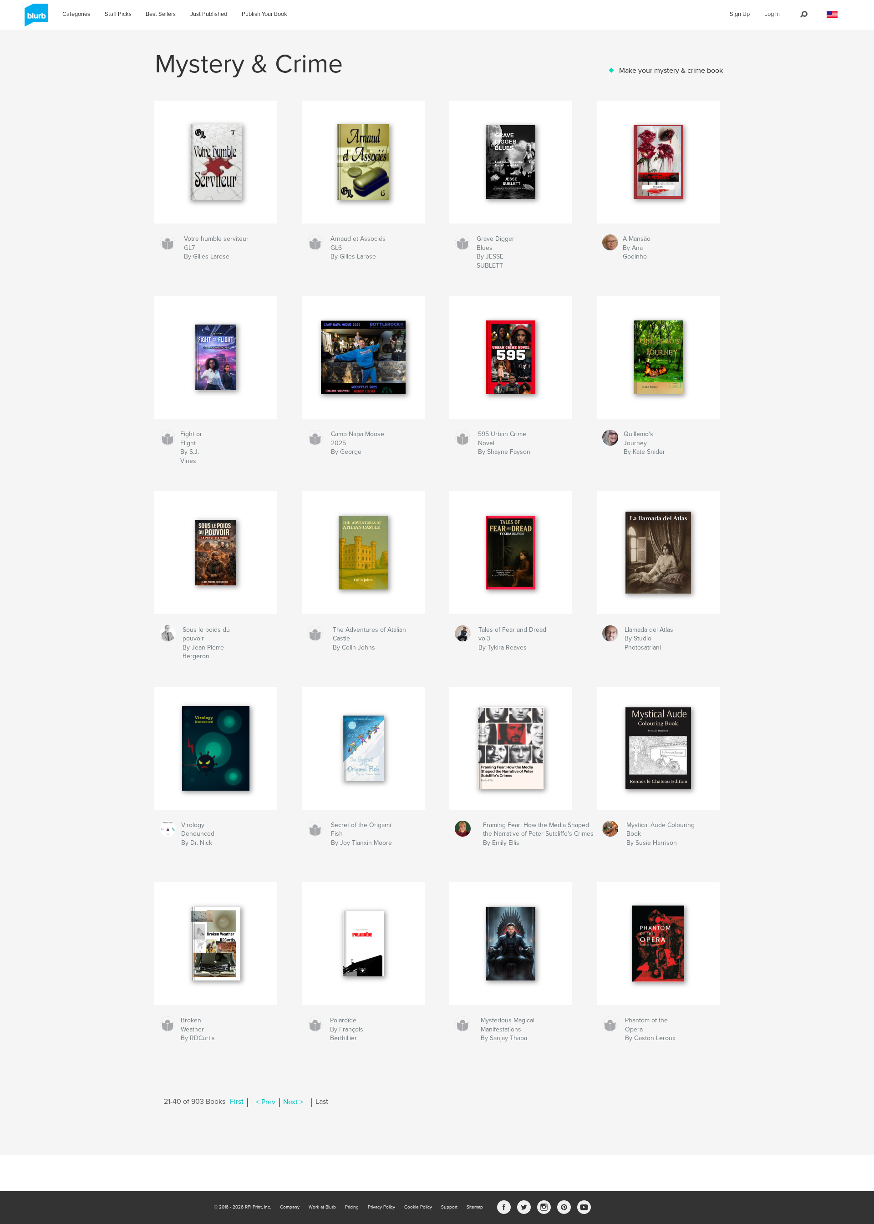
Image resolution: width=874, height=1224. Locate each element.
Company (290, 1207)
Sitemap (475, 1207)
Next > (293, 1102)
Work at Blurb (322, 1207)
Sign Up (740, 14)
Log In (772, 14)
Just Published (208, 14)
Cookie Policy (418, 1207)
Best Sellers (161, 14)
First (237, 1102)
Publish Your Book (264, 14)
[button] (832, 14)
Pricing (352, 1207)
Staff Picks (118, 14)
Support (449, 1207)
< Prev (265, 1102)
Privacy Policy (381, 1207)
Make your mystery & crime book (671, 70)
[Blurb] (35, 18)
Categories (76, 14)
